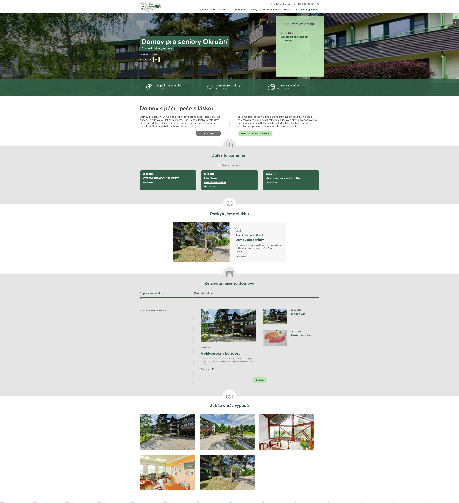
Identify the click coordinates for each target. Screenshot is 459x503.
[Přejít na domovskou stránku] (150, 7)
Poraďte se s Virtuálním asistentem (259, 133)
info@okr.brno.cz (282, 4)
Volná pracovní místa (230, 165)
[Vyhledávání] (318, 4)
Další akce (260, 386)
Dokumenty (239, 9)
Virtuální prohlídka (309, 9)
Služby (254, 9)
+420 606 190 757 (305, 4)
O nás (225, 9)
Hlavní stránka (209, 9)
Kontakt (287, 9)
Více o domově (208, 133)
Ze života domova (271, 9)
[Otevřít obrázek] (167, 438)
